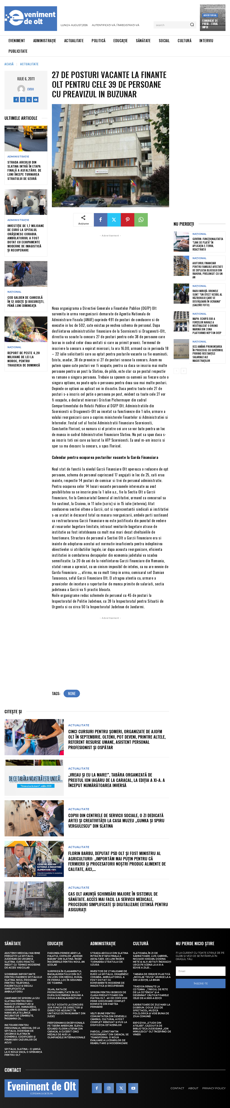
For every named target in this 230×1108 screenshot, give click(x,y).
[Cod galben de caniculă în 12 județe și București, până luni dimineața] (25, 274)
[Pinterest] (127, 220)
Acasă (9, 63)
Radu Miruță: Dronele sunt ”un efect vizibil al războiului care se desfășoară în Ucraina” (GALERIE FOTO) (207, 298)
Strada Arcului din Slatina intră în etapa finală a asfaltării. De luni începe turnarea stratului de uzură (24, 170)
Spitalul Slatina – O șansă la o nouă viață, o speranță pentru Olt (23, 1052)
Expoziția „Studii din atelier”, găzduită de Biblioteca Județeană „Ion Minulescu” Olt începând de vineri (152, 1028)
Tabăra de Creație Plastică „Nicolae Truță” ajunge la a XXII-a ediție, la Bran (151, 977)
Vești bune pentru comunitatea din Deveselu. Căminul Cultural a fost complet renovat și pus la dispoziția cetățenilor (108, 1019)
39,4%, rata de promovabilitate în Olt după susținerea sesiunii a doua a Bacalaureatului (65, 994)
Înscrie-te (201, 983)
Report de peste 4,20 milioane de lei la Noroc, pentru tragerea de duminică (23, 358)
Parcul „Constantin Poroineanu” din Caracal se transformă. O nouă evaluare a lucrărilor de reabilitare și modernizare (109, 1037)
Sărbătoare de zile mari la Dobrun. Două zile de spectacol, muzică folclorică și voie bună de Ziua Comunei (151, 1010)
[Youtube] (35, 99)
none (71, 693)
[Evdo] (22, 89)
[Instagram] (22, 99)
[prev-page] (176, 371)
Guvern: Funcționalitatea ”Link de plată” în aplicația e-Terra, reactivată (207, 244)
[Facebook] (16, 99)
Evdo (30, 89)
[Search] (192, 24)
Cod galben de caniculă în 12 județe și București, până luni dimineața (25, 301)
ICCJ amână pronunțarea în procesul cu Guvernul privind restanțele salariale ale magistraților (207, 353)
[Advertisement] (110, 269)
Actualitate (29, 63)
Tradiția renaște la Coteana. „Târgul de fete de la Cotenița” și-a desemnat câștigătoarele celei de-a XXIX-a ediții (151, 992)
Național (14, 292)
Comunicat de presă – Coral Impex (210, 24)
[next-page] (183, 371)
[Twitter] (29, 99)
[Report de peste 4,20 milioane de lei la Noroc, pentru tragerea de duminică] (25, 329)
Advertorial (210, 15)
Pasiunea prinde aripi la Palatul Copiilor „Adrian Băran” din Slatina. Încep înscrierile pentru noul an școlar (66, 959)
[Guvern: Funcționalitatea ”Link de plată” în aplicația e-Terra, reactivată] (181, 241)
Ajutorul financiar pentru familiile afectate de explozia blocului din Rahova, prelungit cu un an (207, 270)
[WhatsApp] (141, 220)
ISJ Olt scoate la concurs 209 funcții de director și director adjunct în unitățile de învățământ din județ (66, 1010)
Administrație (18, 156)
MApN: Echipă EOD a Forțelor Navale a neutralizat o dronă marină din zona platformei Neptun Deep (206, 325)
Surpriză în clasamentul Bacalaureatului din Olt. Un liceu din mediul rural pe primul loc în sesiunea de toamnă (64, 977)
